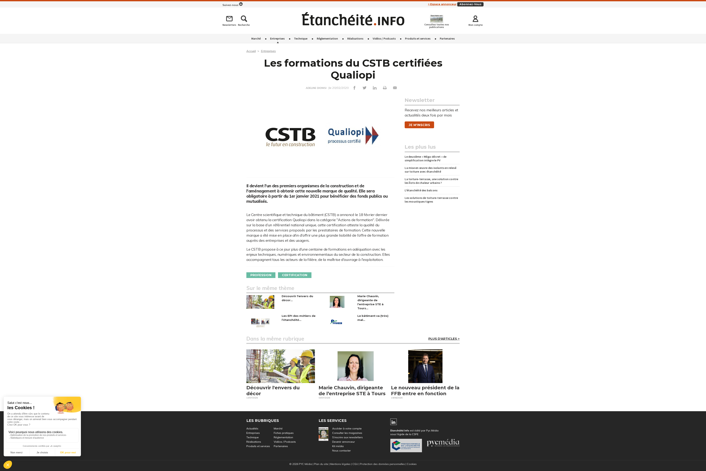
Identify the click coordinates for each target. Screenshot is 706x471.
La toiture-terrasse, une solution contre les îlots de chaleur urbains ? (431, 181)
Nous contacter (341, 450)
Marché (256, 38)
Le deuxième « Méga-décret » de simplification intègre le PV (425, 158)
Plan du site (321, 464)
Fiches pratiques (284, 433)
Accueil (251, 51)
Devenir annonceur (343, 441)
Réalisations (355, 38)
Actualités (252, 428)
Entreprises (277, 38)
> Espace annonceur (442, 4)
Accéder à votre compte (347, 428)
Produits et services (417, 38)
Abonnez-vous (470, 4)
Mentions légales (340, 464)
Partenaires (447, 38)
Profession (260, 275)
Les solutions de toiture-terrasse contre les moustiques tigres (431, 199)
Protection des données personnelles (382, 464)
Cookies (412, 464)
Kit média (338, 446)
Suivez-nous (230, 5)
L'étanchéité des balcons (421, 190)
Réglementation (327, 38)
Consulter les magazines (347, 433)
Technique (300, 38)
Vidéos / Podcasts (384, 38)
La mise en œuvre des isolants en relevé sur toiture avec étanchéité (430, 169)
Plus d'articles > (444, 339)
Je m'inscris (419, 125)
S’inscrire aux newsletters (347, 437)
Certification (294, 275)
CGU (355, 464)
